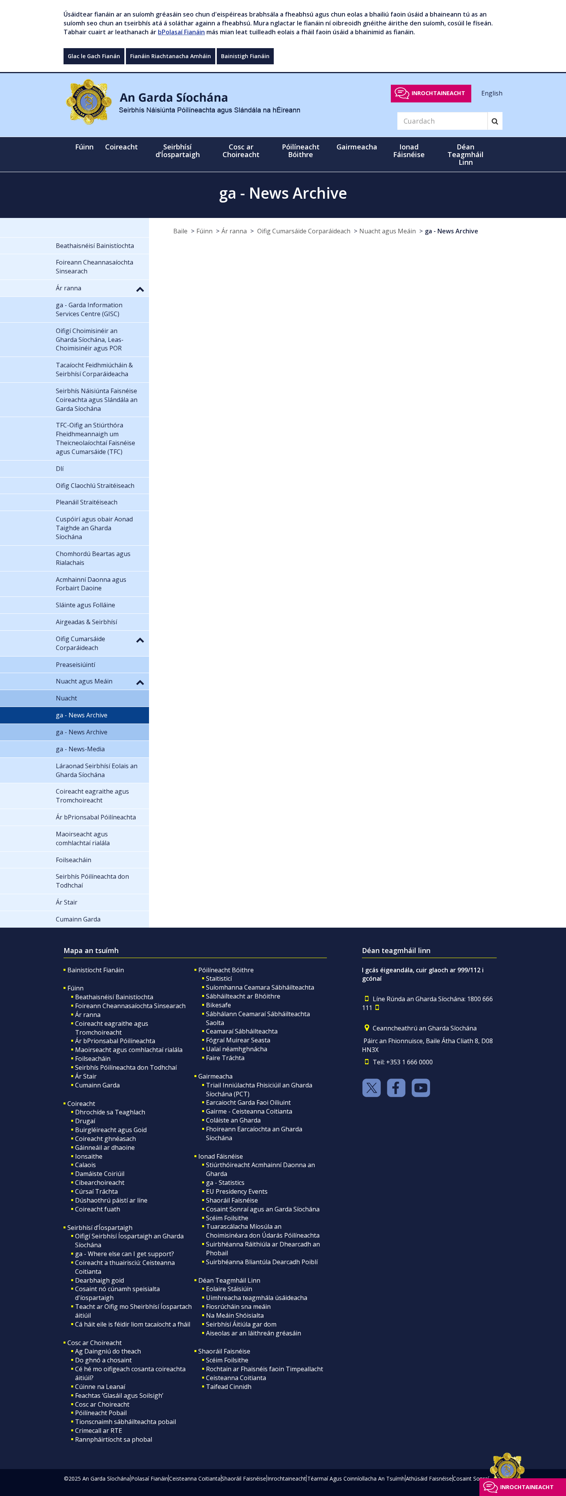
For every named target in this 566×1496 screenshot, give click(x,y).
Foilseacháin (93, 1058)
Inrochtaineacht (438, 93)
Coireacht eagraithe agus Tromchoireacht (111, 1028)
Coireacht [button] (121, 146)
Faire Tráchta (225, 1058)
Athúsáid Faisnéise (429, 1478)
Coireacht (81, 1103)
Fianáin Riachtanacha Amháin (170, 56)
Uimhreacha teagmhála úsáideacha (256, 1297)
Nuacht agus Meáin (387, 231)
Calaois (85, 1165)
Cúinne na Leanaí (100, 1386)
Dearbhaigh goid (99, 1280)
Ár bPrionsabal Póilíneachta (115, 1041)
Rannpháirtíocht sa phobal (113, 1439)
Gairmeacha (215, 1076)
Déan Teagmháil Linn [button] (465, 154)
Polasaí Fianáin (149, 1478)
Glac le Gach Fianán (94, 56)
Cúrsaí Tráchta (96, 1191)
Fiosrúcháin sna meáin (238, 1306)
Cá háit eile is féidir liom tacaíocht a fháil (132, 1324)
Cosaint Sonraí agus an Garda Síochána (263, 1209)
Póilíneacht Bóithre (226, 970)
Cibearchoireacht (99, 1182)
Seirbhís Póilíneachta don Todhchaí (126, 1067)
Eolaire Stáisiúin (229, 1289)
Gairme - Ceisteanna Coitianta (249, 1111)
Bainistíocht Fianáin (95, 970)
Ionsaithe (88, 1156)
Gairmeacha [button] (357, 146)
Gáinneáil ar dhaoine (105, 1147)
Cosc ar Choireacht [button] (241, 150)
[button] (140, 289)
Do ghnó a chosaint (103, 1360)
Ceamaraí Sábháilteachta (242, 1031)
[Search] (494, 121)
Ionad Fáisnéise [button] (409, 150)
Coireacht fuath (97, 1209)
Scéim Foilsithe (227, 1218)
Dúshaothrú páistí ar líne (111, 1200)
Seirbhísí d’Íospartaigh (99, 1227)
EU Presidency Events (237, 1191)
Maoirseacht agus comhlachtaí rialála (129, 1049)
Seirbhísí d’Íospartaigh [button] (178, 150)
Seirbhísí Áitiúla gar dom (241, 1324)
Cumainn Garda (97, 1085)
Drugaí (85, 1121)
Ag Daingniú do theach (108, 1351)
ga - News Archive (451, 231)
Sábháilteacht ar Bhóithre (243, 996)
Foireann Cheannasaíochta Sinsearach (130, 1006)
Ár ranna (234, 231)
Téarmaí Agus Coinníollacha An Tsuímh (356, 1478)
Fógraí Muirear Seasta (238, 1040)
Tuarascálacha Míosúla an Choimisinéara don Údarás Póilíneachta (263, 1231)
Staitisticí (219, 978)
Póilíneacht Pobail (101, 1413)
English (491, 93)
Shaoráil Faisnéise (232, 1200)
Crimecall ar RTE (98, 1430)
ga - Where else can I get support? (124, 1254)
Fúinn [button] (84, 146)
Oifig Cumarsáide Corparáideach (303, 231)
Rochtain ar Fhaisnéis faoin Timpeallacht (264, 1369)
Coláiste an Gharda (233, 1120)
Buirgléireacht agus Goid (111, 1130)
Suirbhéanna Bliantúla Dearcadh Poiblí (262, 1262)
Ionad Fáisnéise (220, 1156)
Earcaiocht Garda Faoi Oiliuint (248, 1102)
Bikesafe (218, 1005)
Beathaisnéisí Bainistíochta (114, 997)
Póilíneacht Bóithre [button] (301, 150)
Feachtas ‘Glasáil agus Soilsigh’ (119, 1395)
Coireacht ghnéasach (105, 1138)
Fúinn (204, 231)
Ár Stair (86, 1076)
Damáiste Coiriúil (99, 1173)
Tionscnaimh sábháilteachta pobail (125, 1421)
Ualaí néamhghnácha (236, 1049)
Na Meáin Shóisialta (235, 1315)
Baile (180, 231)
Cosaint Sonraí (471, 1478)
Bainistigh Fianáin (245, 56)
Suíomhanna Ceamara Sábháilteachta (260, 987)
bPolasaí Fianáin (181, 32)
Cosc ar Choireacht (94, 1343)
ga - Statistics (225, 1182)
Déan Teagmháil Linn (229, 1280)
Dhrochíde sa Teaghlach (110, 1112)
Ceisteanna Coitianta (236, 1378)
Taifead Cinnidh (228, 1386)
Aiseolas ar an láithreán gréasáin (253, 1333)
